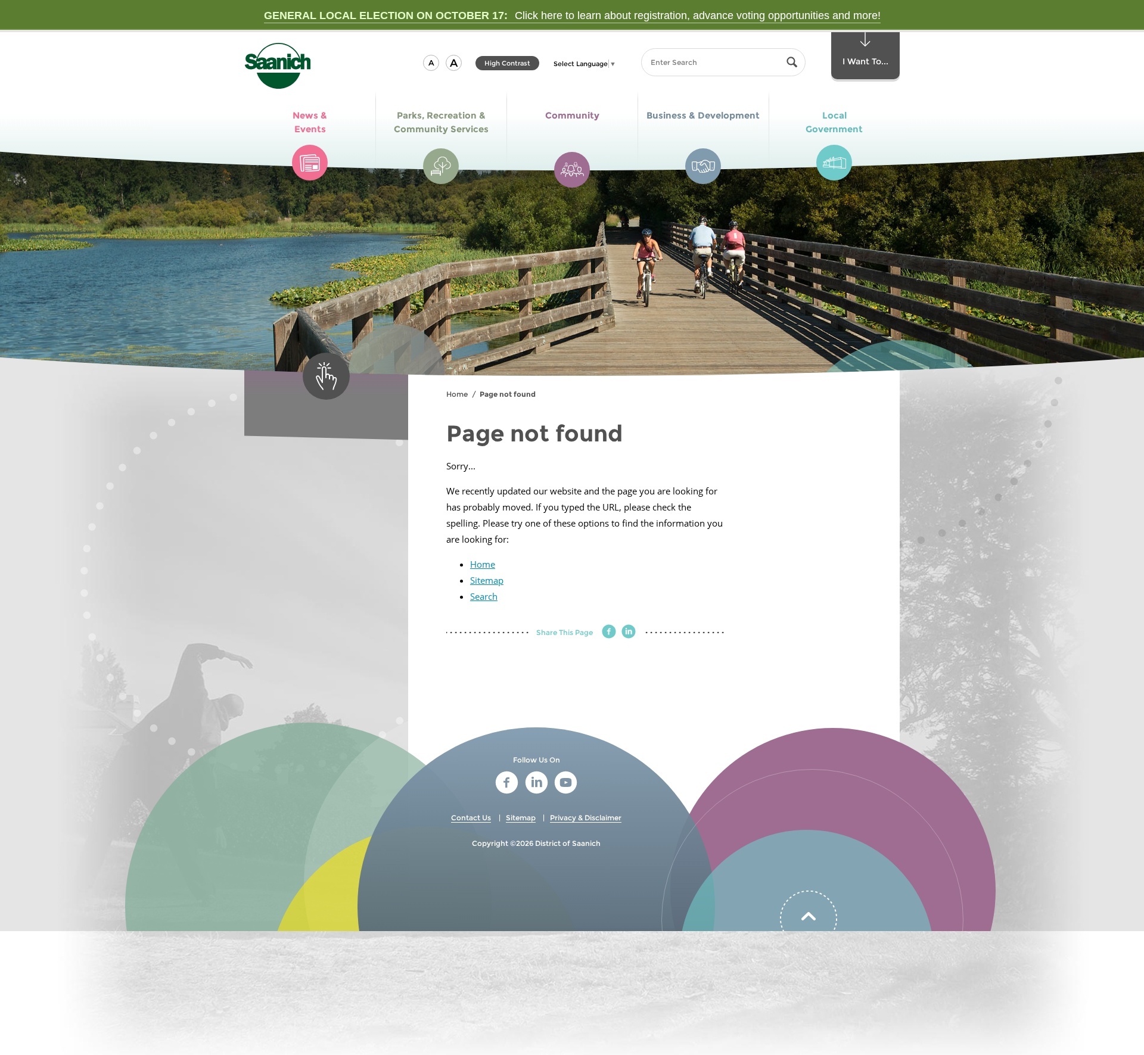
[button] (431, 63)
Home (457, 394)
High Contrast (507, 64)
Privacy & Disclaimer (585, 817)
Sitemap (486, 580)
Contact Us (471, 817)
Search (484, 596)
